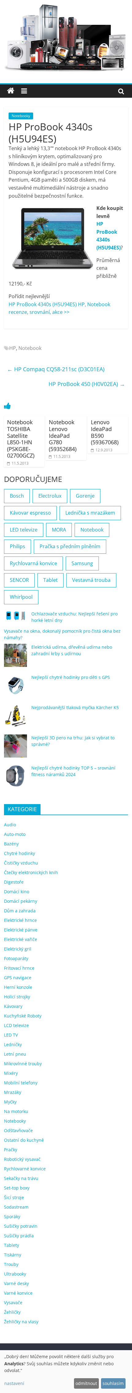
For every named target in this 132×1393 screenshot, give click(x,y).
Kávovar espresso (30, 512)
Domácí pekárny (20, 901)
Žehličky (12, 1312)
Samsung (82, 563)
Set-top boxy (16, 1188)
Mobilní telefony (20, 1083)
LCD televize (16, 1025)
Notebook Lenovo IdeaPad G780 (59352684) (62, 435)
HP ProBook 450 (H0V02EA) (87, 384)
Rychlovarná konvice (33, 563)
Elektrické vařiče (20, 939)
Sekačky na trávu (21, 1178)
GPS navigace (17, 977)
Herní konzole (18, 987)
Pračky (10, 1150)
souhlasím (113, 1383)
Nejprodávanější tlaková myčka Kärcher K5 (75, 707)
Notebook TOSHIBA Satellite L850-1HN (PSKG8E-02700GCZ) (20, 438)
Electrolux (49, 495)
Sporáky (12, 1216)
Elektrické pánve (20, 930)
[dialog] (66, 1371)
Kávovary (13, 1006)
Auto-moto (14, 834)
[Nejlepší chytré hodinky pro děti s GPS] (15, 688)
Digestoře (14, 882)
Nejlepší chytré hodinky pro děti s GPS (70, 677)
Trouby (11, 1264)
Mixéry (11, 1073)
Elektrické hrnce (20, 920)
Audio (10, 825)
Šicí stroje (14, 1197)
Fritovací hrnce (19, 968)
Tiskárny (12, 1255)
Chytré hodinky (19, 853)
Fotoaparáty (16, 958)
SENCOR (19, 580)
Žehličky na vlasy (21, 1322)
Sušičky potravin (20, 1226)
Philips (17, 546)
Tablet (50, 580)
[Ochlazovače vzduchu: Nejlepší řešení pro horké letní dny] (15, 618)
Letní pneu (15, 1054)
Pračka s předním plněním (70, 546)
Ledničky (13, 1044)
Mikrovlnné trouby (23, 1063)
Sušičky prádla (19, 1236)
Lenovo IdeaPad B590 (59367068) (104, 432)
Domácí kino (16, 891)
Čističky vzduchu (21, 863)
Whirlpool (21, 597)
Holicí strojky (17, 997)
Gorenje (85, 495)
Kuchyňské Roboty (22, 1016)
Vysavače (13, 1302)
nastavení (14, 1383)
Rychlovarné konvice (25, 1169)
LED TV (11, 1035)
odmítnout (86, 1383)
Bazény (11, 844)
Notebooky (21, 115)
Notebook (29, 348)
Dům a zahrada (20, 911)
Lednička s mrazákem (90, 512)
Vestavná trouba (91, 580)
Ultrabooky (15, 1274)
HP (12, 348)
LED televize (23, 529)
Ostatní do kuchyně (24, 1140)
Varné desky (16, 1283)
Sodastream (16, 1207)
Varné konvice (18, 1293)
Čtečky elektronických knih (31, 872)
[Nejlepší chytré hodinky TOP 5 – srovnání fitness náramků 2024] (15, 779)
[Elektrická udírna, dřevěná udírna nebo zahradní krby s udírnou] (15, 658)
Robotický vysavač (22, 1159)
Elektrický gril (17, 949)
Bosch (17, 495)
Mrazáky (12, 1092)
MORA (59, 529)
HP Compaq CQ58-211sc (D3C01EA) (55, 369)
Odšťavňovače (18, 1130)
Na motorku (16, 1111)
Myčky (10, 1102)
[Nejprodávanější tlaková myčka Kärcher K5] (15, 718)
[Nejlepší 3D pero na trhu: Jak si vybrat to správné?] (15, 748)
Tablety (11, 1245)
